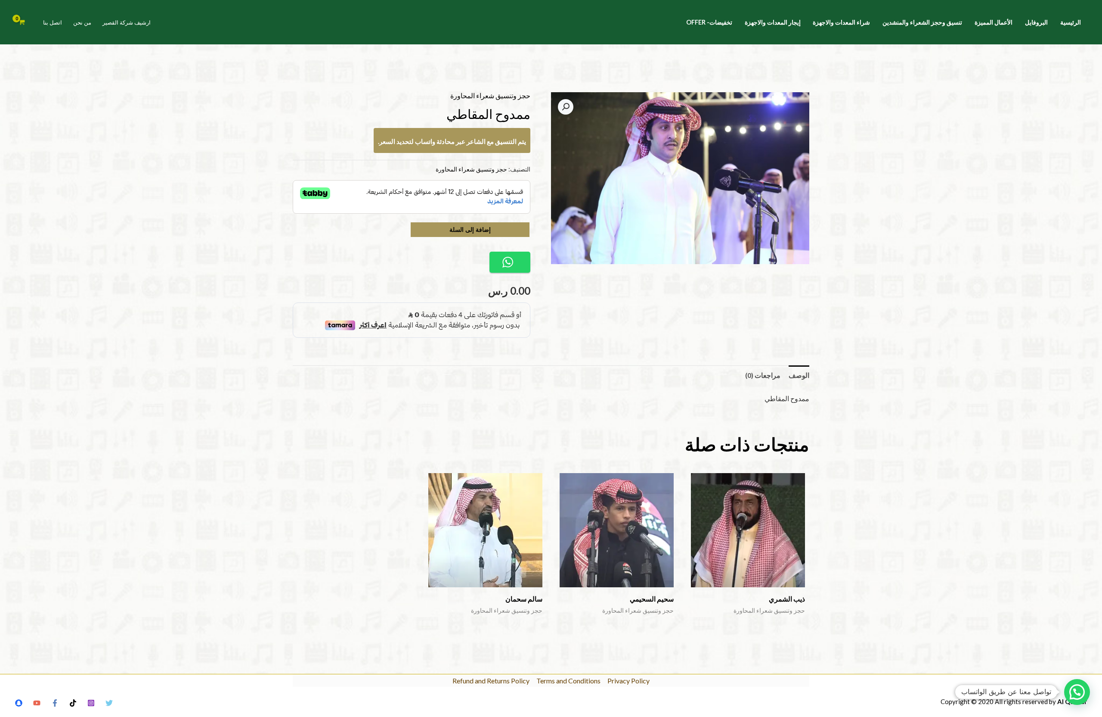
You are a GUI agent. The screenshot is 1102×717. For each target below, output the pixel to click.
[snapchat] (18, 703)
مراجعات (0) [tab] (762, 375)
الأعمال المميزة (993, 22)
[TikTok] (73, 703)
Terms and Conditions (568, 680)
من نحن (82, 22)
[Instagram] (91, 703)
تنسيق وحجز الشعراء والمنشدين (922, 22)
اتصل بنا (52, 22)
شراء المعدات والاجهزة (841, 22)
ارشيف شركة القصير (126, 22)
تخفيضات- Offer (709, 22)
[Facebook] (55, 703)
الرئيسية (1070, 22)
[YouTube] (36, 703)
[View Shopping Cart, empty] (22, 22)
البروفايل (1036, 22)
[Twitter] (109, 703)
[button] (565, 107)
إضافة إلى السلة (470, 229)
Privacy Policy (628, 680)
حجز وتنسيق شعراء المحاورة (490, 95)
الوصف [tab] (799, 375)
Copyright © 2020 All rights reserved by (1014, 701)
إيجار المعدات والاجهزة (773, 22)
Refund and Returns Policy (490, 680)
